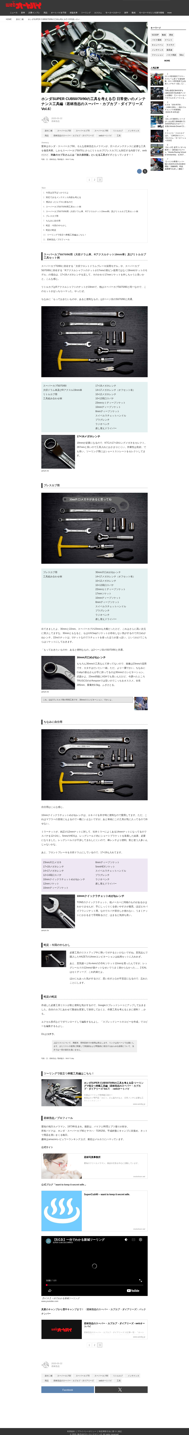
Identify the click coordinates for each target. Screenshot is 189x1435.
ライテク (170, 45)
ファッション (157, 55)
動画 (164, 35)
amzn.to (45, 471)
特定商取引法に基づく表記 (110, 1431)
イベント (168, 40)
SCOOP (155, 35)
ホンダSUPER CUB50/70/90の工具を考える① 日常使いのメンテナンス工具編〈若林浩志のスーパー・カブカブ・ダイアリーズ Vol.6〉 (93, 104)
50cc (182, 55)
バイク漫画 (156, 40)
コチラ (50, 1034)
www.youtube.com (49, 1301)
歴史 (171, 35)
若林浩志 (55, 121)
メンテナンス (157, 50)
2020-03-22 (56, 118)
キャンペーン (157, 45)
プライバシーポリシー (86, 1431)
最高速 (169, 50)
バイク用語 (171, 55)
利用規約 (71, 1431)
